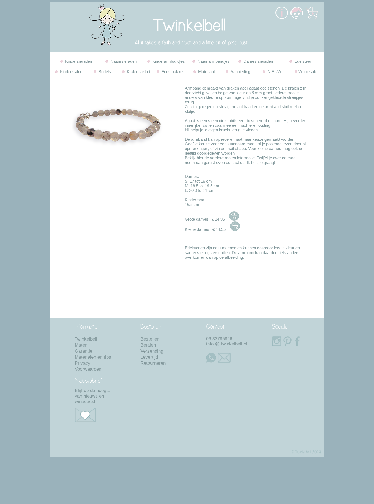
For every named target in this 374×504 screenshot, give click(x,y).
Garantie (83, 351)
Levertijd (149, 357)
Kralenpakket (137, 71)
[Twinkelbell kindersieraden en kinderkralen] (159, 50)
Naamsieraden (122, 61)
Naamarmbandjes (212, 61)
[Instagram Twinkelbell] (275, 341)
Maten (81, 345)
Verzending (151, 351)
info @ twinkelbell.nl (226, 344)
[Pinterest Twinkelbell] (286, 341)
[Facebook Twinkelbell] (295, 341)
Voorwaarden (88, 369)
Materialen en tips (93, 357)
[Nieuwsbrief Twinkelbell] (95, 415)
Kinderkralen (70, 71)
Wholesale (307, 71)
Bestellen (149, 339)
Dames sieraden (257, 61)
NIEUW (273, 71)
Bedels (103, 71)
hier (200, 157)
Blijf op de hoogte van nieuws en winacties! (92, 396)
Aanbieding (239, 71)
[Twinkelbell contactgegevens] (296, 17)
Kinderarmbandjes (167, 61)
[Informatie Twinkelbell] (281, 17)
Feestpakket (171, 71)
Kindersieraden (77, 61)
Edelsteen (302, 61)
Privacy (82, 363)
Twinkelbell (86, 339)
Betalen (148, 345)
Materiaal (205, 71)
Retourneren (153, 363)
